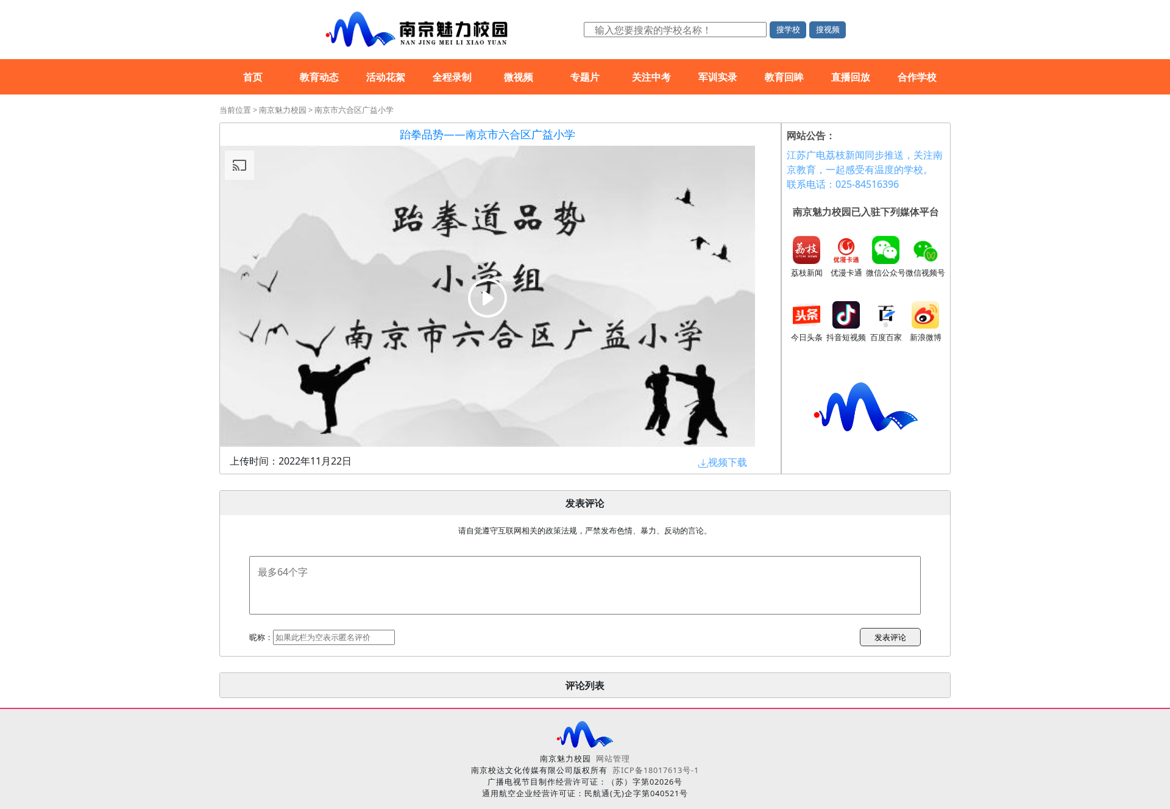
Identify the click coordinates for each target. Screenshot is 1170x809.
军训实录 (717, 77)
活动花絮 (385, 77)
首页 (253, 77)
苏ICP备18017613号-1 (655, 769)
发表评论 (890, 637)
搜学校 (788, 29)
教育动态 (319, 77)
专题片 (585, 77)
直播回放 (850, 77)
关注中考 (651, 77)
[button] (722, 462)
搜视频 (828, 29)
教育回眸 (784, 77)
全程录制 (452, 77)
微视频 (518, 77)
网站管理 (613, 758)
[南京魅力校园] (414, 29)
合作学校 (917, 77)
